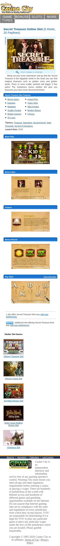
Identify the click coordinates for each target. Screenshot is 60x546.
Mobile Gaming (14, 114)
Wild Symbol (33, 107)
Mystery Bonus (34, 110)
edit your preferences (19, 325)
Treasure (18, 123)
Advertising (21, 457)
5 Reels (31, 114)
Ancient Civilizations (23, 126)
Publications (34, 457)
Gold (49, 123)
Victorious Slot (13, 447)
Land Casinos (48, 457)
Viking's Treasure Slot (13, 356)
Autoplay (11, 103)
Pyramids (9, 126)
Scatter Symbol (14, 110)
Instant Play (33, 99)
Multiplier (12, 107)
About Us (10, 457)
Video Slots (33, 103)
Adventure (27, 123)
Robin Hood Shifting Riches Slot (13, 424)
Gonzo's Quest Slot (13, 379)
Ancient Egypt (39, 123)
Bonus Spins (13, 99)
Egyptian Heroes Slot (13, 401)
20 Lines (11, 118)
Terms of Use (32, 539)
